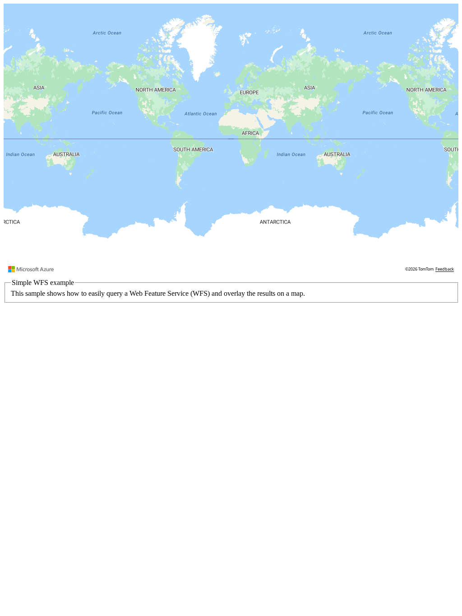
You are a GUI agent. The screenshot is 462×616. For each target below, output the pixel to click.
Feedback (444, 269)
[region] (231, 139)
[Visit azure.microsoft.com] (31, 269)
